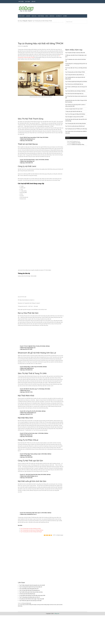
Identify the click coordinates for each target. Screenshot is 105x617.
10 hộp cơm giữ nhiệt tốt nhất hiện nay (73, 111)
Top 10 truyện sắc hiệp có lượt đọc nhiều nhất (75, 52)
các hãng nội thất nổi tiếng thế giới (43, 604)
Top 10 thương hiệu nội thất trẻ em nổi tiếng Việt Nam (31, 530)
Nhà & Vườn (28, 603)
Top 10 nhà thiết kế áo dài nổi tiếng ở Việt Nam (75, 91)
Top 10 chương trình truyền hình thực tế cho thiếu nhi (30, 586)
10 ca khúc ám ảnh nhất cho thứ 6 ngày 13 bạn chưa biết (31, 598)
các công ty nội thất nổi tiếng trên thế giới (28, 604)
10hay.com (56, 613)
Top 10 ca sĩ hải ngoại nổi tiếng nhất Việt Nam (75, 114)
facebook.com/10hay (76, 142)
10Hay (52, 9)
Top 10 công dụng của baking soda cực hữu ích (29, 597)
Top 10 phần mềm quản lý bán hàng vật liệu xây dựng (30, 592)
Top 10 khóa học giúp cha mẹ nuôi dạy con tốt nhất (30, 600)
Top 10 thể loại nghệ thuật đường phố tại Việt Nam (76, 81)
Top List (24, 603)
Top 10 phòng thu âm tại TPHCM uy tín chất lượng (76, 128)
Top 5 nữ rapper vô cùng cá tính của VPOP (74, 116)
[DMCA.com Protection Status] (3, 616)
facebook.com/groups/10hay (78, 144)
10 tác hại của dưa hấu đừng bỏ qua (27, 593)
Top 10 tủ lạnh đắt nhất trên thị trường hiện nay (29, 590)
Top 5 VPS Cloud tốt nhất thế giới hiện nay (74, 93)
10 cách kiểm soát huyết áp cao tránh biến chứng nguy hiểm (32, 595)
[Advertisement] (40, 33)
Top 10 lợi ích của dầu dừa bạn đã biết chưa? (75, 126)
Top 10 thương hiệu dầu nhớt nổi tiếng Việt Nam (75, 123)
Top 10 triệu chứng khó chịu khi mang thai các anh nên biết (32, 585)
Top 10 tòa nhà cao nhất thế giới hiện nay (74, 84)
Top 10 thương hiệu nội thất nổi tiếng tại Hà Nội (30, 528)
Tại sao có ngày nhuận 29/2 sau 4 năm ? (74, 108)
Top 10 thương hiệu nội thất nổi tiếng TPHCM (75, 72)
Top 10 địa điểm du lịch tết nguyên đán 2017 (29, 588)
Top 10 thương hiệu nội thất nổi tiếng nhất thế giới (31, 531)
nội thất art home (53, 604)
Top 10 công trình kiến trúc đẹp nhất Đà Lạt (74, 74)
